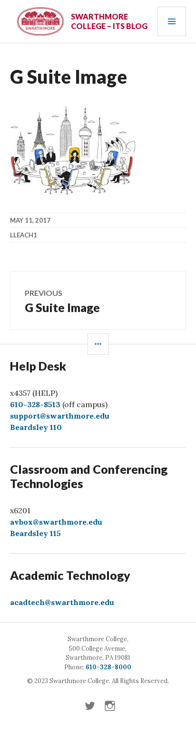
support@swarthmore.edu (59, 415)
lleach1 (23, 235)
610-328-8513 (35, 404)
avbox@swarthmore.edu (56, 522)
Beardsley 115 (35, 533)
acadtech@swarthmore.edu (62, 602)
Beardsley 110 (36, 427)
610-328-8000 (108, 667)
